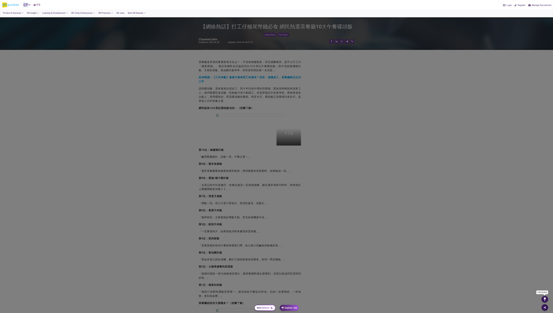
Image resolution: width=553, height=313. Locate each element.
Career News (270, 35)
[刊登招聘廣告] (544, 299)
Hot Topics (283, 35)
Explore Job (291, 308)
